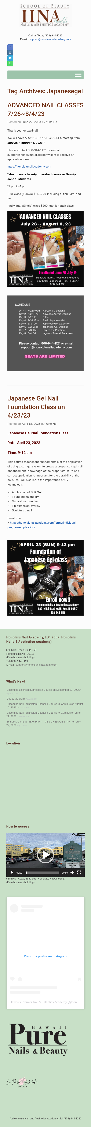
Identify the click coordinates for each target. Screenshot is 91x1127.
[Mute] (72, 872)
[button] (45, 854)
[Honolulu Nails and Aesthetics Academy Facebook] (10, 47)
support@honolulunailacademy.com (50, 39)
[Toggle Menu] (78, 75)
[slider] (42, 873)
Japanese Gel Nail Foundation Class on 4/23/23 (36, 407)
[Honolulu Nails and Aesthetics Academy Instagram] (10, 52)
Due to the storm (16, 698)
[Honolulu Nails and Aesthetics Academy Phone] (10, 63)
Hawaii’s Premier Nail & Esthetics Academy (38, 1002)
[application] (45, 855)
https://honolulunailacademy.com (29, 166)
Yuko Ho (51, 122)
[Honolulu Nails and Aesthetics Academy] (45, 15)
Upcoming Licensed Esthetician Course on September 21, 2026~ (44, 689)
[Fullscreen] (79, 872)
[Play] (12, 872)
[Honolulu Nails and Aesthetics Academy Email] (10, 58)
